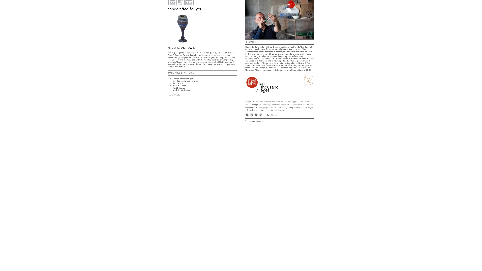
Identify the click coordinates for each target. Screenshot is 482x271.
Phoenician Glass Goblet (182, 48)
